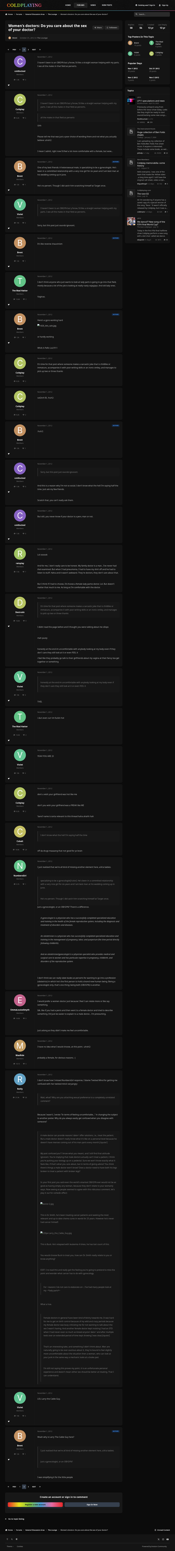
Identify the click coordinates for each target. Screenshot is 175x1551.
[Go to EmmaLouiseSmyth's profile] (20, 1000)
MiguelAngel (142, 184)
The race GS (143, 193)
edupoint (140, 240)
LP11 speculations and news (151, 100)
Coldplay (20, 109)
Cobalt (20, 841)
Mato (139, 196)
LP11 (139, 97)
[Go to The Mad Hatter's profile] (20, 281)
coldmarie (141, 212)
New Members (143, 159)
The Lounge (42, 38)
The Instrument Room (146, 129)
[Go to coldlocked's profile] (20, 62)
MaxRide (20, 1055)
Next (34, 50)
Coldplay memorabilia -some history (151, 164)
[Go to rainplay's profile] (20, 554)
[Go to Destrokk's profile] (20, 603)
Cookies (20, 1546)
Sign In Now (92, 1504)
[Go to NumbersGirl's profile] (20, 866)
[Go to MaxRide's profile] (20, 1046)
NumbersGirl (20, 875)
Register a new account (35, 1504)
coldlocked (19, 71)
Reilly (20, 1089)
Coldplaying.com (144, 190)
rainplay (20, 563)
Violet (20, 214)
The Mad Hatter (20, 290)
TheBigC (140, 137)
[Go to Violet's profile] (20, 205)
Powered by (154, 1546)
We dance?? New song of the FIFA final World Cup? (151, 223)
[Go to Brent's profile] (9, 38)
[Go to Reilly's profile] (20, 1079)
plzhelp (140, 153)
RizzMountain (142, 103)
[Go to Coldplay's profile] (20, 100)
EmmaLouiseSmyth (20, 1010)
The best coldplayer (144, 227)
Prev (14, 50)
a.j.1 (138, 168)
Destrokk (20, 612)
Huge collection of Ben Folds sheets (151, 133)
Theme (9, 1546)
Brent (14, 38)
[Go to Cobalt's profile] (20, 832)
